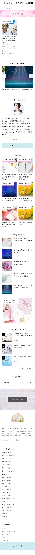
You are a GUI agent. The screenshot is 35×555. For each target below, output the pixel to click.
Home (3, 528)
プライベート (5, 510)
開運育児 (4, 501)
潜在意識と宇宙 (6, 462)
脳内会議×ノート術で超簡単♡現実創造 (17, 3)
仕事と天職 (5, 492)
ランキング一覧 (26, 368)
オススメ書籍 (5, 507)
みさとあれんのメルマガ (8, 531)
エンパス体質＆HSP (7, 498)
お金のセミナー (6, 452)
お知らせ (4, 513)
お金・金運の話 (6, 465)
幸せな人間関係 (6, 483)
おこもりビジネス (6, 495)
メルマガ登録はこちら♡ (17, 399)
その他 (3, 516)
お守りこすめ (5, 537)
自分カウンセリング (7, 459)
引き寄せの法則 (6, 480)
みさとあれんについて (8, 455)
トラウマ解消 (5, 489)
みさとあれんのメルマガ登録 (11, 440)
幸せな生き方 (5, 468)
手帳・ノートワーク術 (8, 471)
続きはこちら (17, 139)
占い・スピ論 (5, 477)
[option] (17, 79)
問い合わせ (5, 540)
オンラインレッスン (7, 504)
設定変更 (4, 474)
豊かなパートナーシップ (8, 486)
